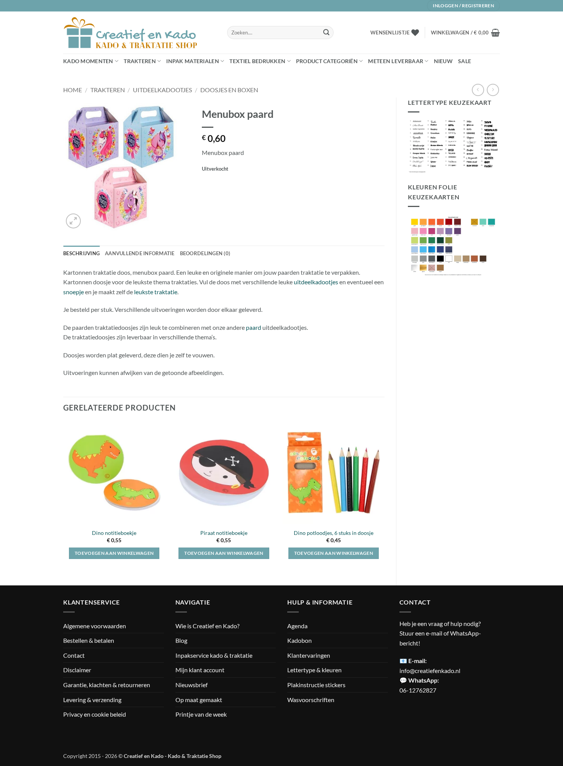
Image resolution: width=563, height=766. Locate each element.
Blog (181, 640)
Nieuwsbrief (191, 684)
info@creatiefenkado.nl (429, 670)
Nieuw (443, 61)
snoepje (73, 291)
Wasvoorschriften (310, 699)
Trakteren (140, 61)
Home (72, 89)
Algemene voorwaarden (94, 625)
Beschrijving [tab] (81, 253)
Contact (74, 655)
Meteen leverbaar (395, 61)
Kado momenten (88, 61)
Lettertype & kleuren (314, 669)
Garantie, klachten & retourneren (106, 684)
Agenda (297, 625)
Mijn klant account (199, 669)
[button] (465, 32)
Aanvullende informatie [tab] (140, 253)
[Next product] (478, 90)
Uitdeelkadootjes (162, 89)
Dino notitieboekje (114, 533)
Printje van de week (201, 714)
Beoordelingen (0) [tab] (205, 253)
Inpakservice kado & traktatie (213, 655)
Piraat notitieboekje (223, 533)
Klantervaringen (308, 655)
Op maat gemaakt (198, 699)
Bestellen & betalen (88, 640)
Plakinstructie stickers (316, 684)
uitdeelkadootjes (316, 281)
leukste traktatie (155, 291)
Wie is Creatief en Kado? (207, 625)
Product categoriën (327, 61)
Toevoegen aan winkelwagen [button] (114, 553)
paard (253, 327)
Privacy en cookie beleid (94, 714)
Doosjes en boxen (229, 89)
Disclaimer (77, 669)
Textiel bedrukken (257, 61)
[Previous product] (493, 90)
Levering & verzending (92, 699)
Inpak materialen (192, 61)
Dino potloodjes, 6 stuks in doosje (333, 533)
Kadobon (299, 640)
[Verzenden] (326, 32)
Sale (464, 61)
